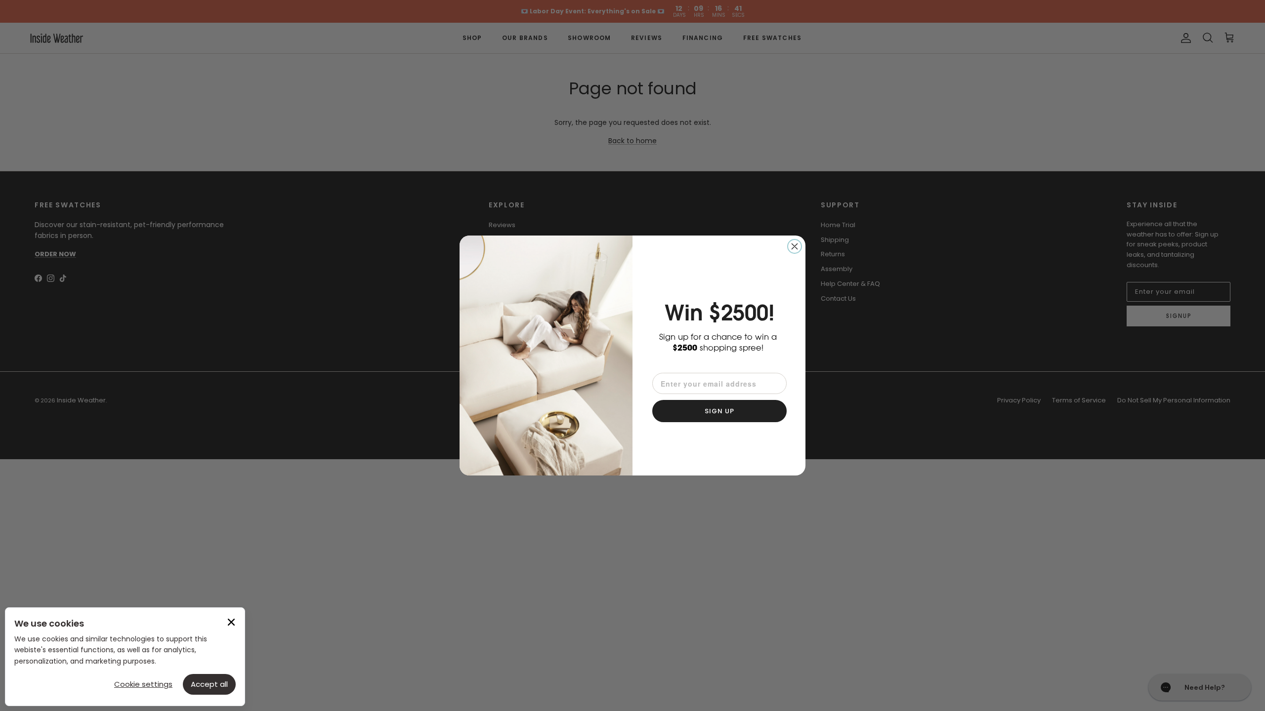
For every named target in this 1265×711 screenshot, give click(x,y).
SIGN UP (719, 411)
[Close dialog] (794, 246)
